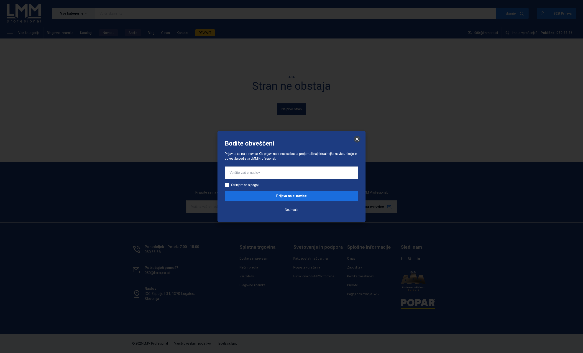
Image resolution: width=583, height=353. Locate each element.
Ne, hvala (291, 210)
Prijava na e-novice (291, 196)
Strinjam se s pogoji (245, 185)
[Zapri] (357, 139)
